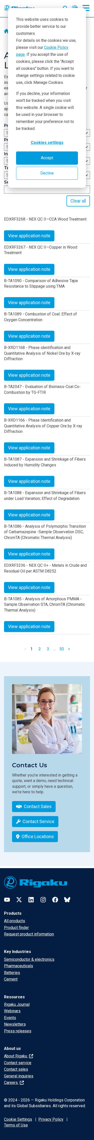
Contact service (17, 1062)
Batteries (12, 972)
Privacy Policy (50, 1119)
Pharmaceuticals (18, 966)
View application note (29, 235)
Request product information (29, 934)
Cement (11, 979)
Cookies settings (47, 142)
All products (14, 920)
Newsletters (15, 1024)
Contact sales (16, 1069)
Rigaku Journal (17, 1004)
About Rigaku (16, 1056)
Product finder (16, 927)
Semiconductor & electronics (29, 959)
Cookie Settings (18, 1119)
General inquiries (18, 1076)
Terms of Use (16, 1125)
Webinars (12, 1011)
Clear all (78, 201)
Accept (47, 157)
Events (10, 1017)
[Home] (6, 31)
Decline (47, 173)
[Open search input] (65, 7)
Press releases (17, 1031)
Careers (11, 1082)
